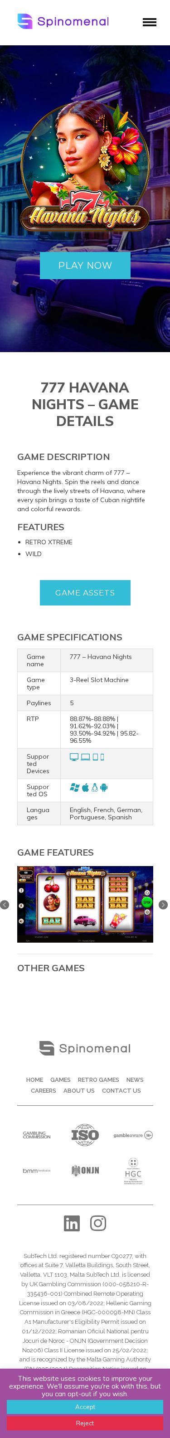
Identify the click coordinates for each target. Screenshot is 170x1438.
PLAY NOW (85, 265)
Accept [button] (85, 1406)
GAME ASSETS (85, 592)
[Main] (85, 869)
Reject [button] (85, 1423)
